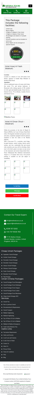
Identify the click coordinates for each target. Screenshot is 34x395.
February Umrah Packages (10, 268)
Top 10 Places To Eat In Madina (11, 318)
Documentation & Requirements (11, 307)
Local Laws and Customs (9, 338)
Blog (4, 357)
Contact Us (6, 343)
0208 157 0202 (12, 229)
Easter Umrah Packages (9, 271)
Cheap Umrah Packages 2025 (10, 296)
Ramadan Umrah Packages (10, 274)
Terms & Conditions (8, 352)
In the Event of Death (9, 340)
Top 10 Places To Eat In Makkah (11, 321)
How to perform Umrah (9, 304)
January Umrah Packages (9, 265)
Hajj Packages (7, 276)
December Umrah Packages (10, 263)
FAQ (4, 354)
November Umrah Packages (10, 260)
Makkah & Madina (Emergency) (11, 324)
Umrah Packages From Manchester (12, 293)
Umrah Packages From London (11, 290)
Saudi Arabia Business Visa (10, 327)
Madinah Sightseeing (8, 315)
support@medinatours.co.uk (16, 223)
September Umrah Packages (10, 254)
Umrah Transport (7, 310)
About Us (5, 346)
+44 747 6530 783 (13, 232)
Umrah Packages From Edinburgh (12, 285)
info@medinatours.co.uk (14, 220)
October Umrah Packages (9, 257)
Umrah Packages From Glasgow (11, 288)
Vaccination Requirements (10, 332)
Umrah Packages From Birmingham (12, 282)
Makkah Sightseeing (8, 313)
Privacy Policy (7, 349)
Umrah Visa (6, 301)
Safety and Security (8, 335)
